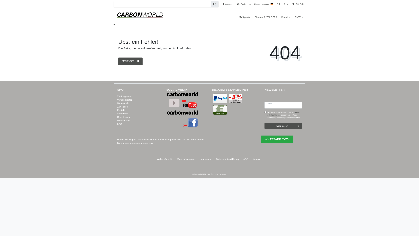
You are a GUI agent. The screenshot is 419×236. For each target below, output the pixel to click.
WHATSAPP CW (276, 139)
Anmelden (122, 113)
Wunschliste (123, 120)
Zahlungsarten (124, 96)
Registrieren (123, 117)
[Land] (272, 4)
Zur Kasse (122, 106)
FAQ (119, 124)
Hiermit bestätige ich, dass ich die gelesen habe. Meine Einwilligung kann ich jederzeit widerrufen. (283, 115)
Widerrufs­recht (164, 159)
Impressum (205, 159)
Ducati (284, 17)
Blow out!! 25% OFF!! (266, 17)
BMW (298, 17)
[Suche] (214, 4)
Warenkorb (122, 103)
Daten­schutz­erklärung (227, 159)
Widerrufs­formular (186, 159)
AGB (245, 159)
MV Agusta (244, 17)
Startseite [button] (128, 61)
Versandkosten (125, 99)
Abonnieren (282, 126)
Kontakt (121, 110)
